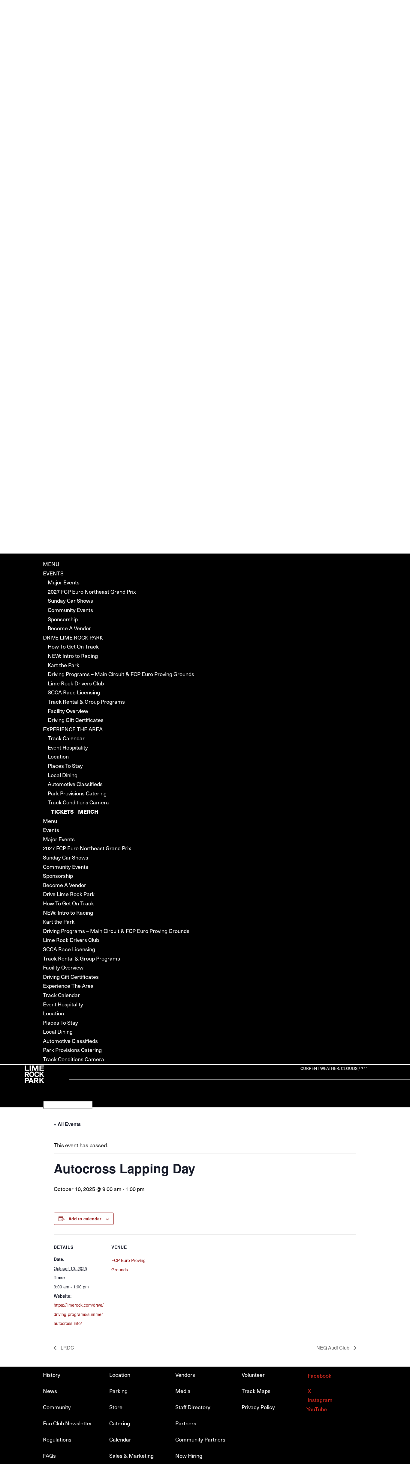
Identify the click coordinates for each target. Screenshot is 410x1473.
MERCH (88, 811)
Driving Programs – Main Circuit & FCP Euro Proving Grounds (121, 674)
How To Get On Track (73, 646)
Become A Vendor (69, 628)
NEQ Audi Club (333, 1347)
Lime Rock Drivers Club (76, 683)
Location (58, 756)
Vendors (185, 1375)
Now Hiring (188, 1455)
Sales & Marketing (131, 1455)
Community (57, 1407)
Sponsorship (63, 619)
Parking (118, 1391)
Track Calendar (66, 738)
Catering (119, 1423)
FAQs (49, 1455)
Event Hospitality (68, 747)
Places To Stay (65, 766)
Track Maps (256, 1391)
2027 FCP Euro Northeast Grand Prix (92, 591)
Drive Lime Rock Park (73, 637)
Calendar (120, 1439)
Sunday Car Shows (70, 600)
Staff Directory (192, 1407)
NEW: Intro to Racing (73, 656)
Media (183, 1391)
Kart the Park (63, 665)
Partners (185, 1423)
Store (115, 1407)
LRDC (66, 1347)
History (51, 1375)
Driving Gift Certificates (76, 720)
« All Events (67, 1124)
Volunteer (253, 1375)
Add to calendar (84, 1219)
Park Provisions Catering (77, 793)
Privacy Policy (258, 1407)
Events (53, 573)
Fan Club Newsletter (67, 1423)
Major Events (64, 582)
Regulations (57, 1439)
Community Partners (200, 1439)
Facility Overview (68, 711)
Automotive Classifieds (75, 784)
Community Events (70, 610)
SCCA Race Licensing (74, 692)
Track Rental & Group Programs (86, 701)
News (50, 1391)
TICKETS (62, 811)
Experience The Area (73, 729)
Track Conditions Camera (78, 802)
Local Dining (62, 775)
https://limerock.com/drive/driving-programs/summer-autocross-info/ (79, 1314)
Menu (51, 564)
